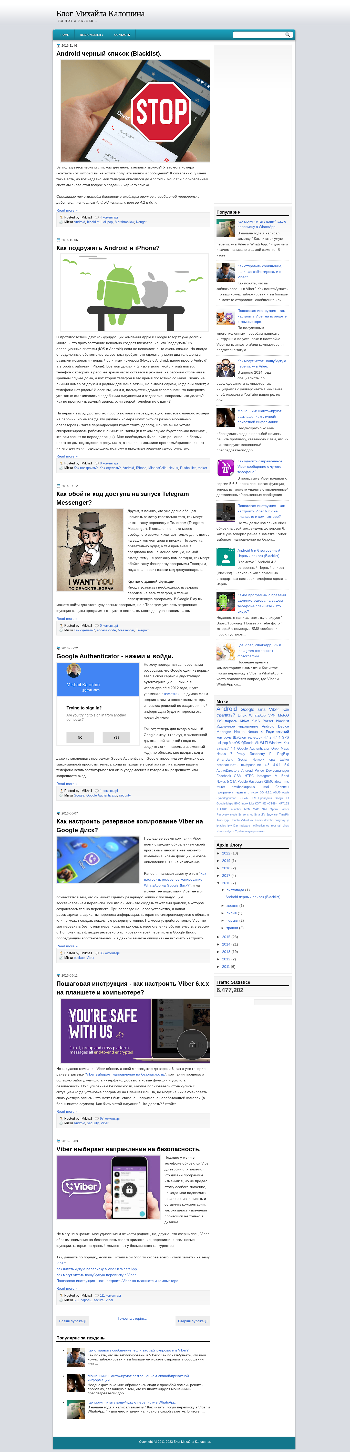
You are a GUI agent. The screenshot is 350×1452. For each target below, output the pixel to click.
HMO (237, 803)
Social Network (251, 759)
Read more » (67, 210)
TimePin (284, 814)
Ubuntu (235, 820)
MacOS (234, 743)
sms (262, 709)
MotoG (283, 715)
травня (233, 928)
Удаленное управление (238, 726)
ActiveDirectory (228, 770)
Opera (274, 809)
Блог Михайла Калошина (100, 13)
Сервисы (282, 787)
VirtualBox (247, 820)
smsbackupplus (243, 787)
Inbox (244, 803)
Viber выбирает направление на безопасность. (125, 1074)
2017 (226, 875)
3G (262, 792)
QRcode (247, 743)
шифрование (251, 765)
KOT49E (260, 803)
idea (277, 781)
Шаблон (239, 737)
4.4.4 (276, 737)
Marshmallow (124, 222)
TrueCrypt (223, 820)
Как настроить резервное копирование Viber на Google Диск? (129, 825)
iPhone (141, 468)
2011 (226, 966)
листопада (236, 890)
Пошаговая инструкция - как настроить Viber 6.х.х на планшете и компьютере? (132, 988)
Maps (285, 748)
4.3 (267, 765)
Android (79, 222)
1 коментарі (109, 791)
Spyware (271, 814)
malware (245, 825)
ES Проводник (262, 798)
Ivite (251, 803)
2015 (226, 937)
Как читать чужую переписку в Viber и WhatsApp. (97, 1269)
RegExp (283, 754)
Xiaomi (259, 820)
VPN (271, 715)
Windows (275, 743)
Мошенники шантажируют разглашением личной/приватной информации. (259, 416)
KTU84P (222, 809)
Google (79, 795)
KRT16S (284, 803)
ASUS (277, 792)
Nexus (173, 468)
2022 (226, 853)
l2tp (235, 825)
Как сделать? (110, 468)
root (273, 825)
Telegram (143, 630)
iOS (219, 721)
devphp (268, 820)
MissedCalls (157, 468)
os (267, 825)
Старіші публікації (193, 1321)
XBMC (268, 781)
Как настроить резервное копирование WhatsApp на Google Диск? (175, 879)
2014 (226, 944)
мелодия (247, 831)
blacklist (93, 222)
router (221, 787)
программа (225, 792)
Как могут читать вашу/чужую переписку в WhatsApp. (132, 1402)
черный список (246, 792)
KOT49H (271, 803)
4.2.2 (268, 792)
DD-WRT (244, 798)
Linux (242, 715)
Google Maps (225, 803)
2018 (226, 868)
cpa (272, 759)
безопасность (227, 765)
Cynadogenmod (226, 798)
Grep (275, 748)
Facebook (224, 776)
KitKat (244, 721)
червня (233, 920)
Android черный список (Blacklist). (109, 53)
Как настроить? (86, 468)
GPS (285, 737)
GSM (238, 776)
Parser (285, 809)
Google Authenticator (101, 795)
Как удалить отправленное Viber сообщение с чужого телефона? (260, 466)
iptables (221, 825)
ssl (279, 825)
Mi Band (282, 776)
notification (258, 825)
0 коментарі (109, 463)
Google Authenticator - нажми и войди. (114, 656)
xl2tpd (237, 831)
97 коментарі (110, 1118)
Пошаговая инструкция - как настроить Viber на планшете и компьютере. (117, 1281)
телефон (255, 737)
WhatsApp (257, 715)
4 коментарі (109, 217)
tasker (202, 468)
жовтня (233, 905)
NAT (264, 809)
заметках (171, 694)
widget (228, 831)
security (125, 795)
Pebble (243, 781)
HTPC (249, 776)
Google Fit (282, 798)
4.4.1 (277, 765)
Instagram (264, 776)
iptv (230, 825)
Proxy (240, 754)
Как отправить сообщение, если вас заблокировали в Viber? (138, 1350)
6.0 (76, 1300)
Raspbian (256, 781)
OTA (233, 781)
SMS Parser (262, 721)
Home (64, 34)
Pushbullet (188, 468)
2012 (226, 959)
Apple (285, 792)
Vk (257, 743)
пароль (85, 1300)
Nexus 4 (255, 732)
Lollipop (107, 222)
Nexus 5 (223, 781)
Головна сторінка (132, 1318)
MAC (256, 809)
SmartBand (225, 759)
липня (232, 913)
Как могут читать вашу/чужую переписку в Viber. (96, 1275)
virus (286, 825)
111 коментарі (110, 1295)
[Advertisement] (253, 124)
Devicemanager (277, 770)
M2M (247, 809)
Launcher (235, 809)
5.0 (286, 765)
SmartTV (259, 814)
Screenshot (245, 814)
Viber (90, 958)
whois (220, 831)
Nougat (141, 222)
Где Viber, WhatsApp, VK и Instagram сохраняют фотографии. (259, 650)
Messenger (126, 630)
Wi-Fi (264, 743)
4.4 (233, 748)
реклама (258, 831)
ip (288, 820)
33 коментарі (110, 953)
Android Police (252, 770)
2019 (226, 861)
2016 (226, 883)
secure (99, 1300)
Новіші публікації (73, 1321)
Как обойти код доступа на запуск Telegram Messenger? (122, 498)
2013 (226, 952)
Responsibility (91, 34)
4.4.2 (267, 737)
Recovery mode (227, 814)
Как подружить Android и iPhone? (108, 247)
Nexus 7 (224, 754)
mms (285, 781)
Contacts (122, 34)
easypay (280, 820)
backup (79, 958)
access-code (106, 630)
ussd (265, 787)
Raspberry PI (261, 754)
